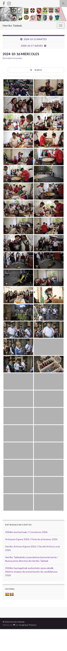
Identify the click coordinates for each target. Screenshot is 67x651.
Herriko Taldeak (12, 25)
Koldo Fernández (14, 58)
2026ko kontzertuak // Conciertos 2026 (26, 532)
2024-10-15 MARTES (35, 39)
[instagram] (9, 2)
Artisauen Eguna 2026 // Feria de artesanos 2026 (31, 539)
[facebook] (4, 2)
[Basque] (12, 594)
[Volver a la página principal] (33, 14)
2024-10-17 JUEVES (32, 45)
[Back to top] (59, 643)
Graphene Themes (27, 625)
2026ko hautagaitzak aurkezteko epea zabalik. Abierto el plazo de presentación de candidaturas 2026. (31, 572)
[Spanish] (7, 594)
